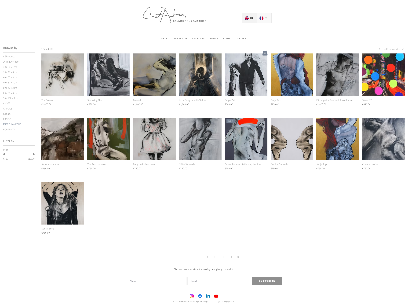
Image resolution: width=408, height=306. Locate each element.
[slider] (4, 154)
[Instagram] (191, 296)
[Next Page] (231, 257)
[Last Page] (238, 257)
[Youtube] (216, 296)
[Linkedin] (208, 296)
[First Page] (208, 257)
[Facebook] (199, 296)
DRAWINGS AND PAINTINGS (189, 21)
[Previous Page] (215, 257)
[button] (265, 52)
